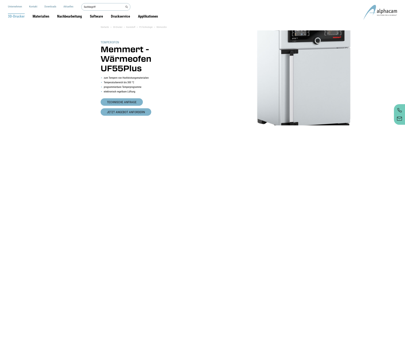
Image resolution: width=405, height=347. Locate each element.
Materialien (41, 16)
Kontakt (33, 6)
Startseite (105, 27)
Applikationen (148, 16)
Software (96, 16)
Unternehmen (15, 6)
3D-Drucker (16, 16)
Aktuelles (68, 6)
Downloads (50, 6)
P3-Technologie (146, 27)
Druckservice (120, 16)
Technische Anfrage (122, 102)
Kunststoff (130, 27)
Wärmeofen (161, 27)
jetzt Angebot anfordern (126, 112)
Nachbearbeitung (69, 16)
